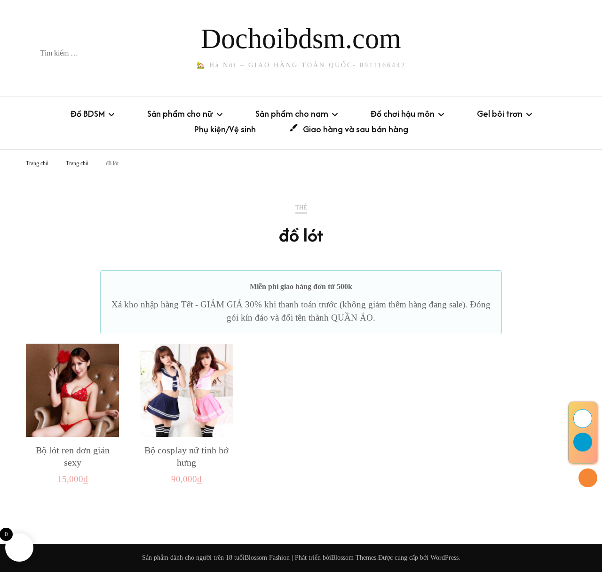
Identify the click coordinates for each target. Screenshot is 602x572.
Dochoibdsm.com (301, 38)
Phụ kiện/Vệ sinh (225, 129)
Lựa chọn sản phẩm (72, 393)
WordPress (444, 557)
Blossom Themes (353, 557)
